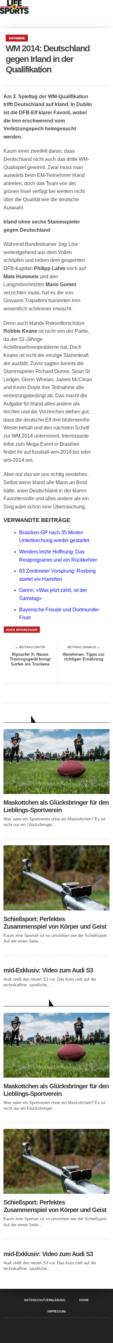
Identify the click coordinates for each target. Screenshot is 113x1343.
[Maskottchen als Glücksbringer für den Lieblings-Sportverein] (56, 792)
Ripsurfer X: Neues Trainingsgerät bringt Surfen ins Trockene (30, 659)
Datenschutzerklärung (44, 1299)
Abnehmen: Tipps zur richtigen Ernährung (83, 657)
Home (84, 1299)
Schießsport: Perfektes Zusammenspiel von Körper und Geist (54, 922)
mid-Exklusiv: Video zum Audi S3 (48, 970)
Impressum (56, 1311)
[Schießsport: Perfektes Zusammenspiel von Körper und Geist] (56, 908)
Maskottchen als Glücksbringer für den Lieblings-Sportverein (56, 806)
